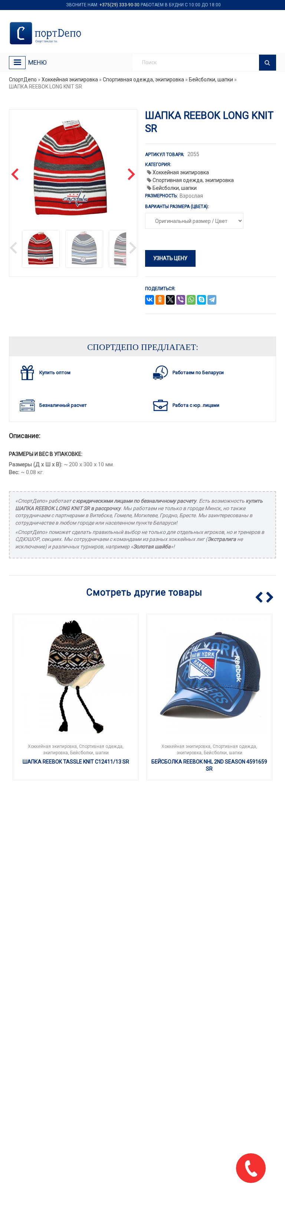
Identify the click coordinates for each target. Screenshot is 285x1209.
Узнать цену (170, 258)
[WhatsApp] (191, 300)
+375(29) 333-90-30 (119, 4)
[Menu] (17, 62)
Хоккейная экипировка (70, 79)
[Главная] (47, 33)
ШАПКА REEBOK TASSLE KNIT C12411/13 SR (76, 762)
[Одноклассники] (159, 300)
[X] (170, 300)
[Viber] (180, 300)
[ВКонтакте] (149, 300)
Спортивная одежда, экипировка (143, 79)
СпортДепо (23, 79)
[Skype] (201, 300)
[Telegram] (211, 300)
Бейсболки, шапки (211, 79)
